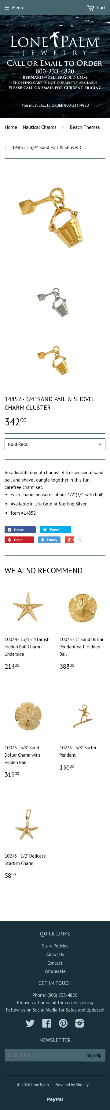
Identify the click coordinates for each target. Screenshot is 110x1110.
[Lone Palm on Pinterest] (63, 1025)
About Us (55, 954)
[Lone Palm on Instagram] (79, 1025)
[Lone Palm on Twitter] (30, 1025)
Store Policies (55, 946)
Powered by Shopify (72, 1084)
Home (11, 127)
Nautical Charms (40, 127)
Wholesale (55, 971)
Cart (100, 7)
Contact (55, 963)
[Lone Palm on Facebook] (46, 1025)
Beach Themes (85, 127)
